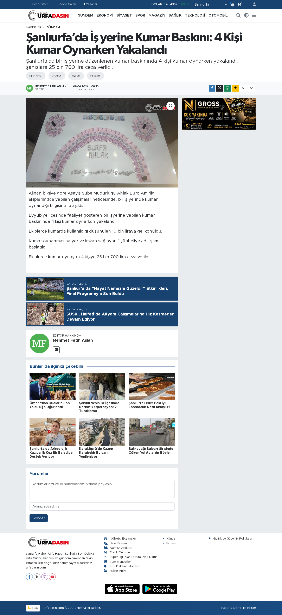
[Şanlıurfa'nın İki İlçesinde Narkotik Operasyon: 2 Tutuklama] (102, 386)
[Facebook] (29, 576)
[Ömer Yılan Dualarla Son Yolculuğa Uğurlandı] (53, 386)
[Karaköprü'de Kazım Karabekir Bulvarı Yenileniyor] (102, 432)
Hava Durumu (119, 543)
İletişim (171, 543)
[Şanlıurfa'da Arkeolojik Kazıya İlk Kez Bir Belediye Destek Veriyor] (53, 432)
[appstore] (123, 589)
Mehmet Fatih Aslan (73, 340)
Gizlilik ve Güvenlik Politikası (232, 538)
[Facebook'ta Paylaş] (212, 88)
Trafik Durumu (120, 552)
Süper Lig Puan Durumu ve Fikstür (133, 557)
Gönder (38, 518)
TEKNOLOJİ (195, 15)
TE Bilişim (249, 607)
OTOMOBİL (218, 15)
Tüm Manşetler (120, 561)
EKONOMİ (105, 15)
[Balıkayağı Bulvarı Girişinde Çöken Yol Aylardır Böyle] (152, 432)
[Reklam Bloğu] (219, 113)
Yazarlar (91, 4)
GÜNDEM (85, 15)
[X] (37, 576)
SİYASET (124, 15)
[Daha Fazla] (235, 88)
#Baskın (95, 75)
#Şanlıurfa (35, 75)
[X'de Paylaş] (219, 88)
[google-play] (160, 589)
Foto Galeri (40, 4)
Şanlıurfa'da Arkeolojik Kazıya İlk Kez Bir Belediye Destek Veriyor (51, 452)
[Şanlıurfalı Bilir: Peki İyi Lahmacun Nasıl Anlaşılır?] (152, 386)
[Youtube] (52, 576)
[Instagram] (44, 576)
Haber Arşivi (118, 570)
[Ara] (239, 15)
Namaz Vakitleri (121, 547)
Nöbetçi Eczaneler (123, 538)
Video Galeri (67, 4)
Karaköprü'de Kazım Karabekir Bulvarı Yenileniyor (96, 452)
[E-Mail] (56, 349)
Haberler (33, 27)
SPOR (140, 15)
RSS (35, 607)
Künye (170, 538)
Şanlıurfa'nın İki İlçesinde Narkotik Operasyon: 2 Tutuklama (99, 407)
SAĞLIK (175, 15)
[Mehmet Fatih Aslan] (39, 343)
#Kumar (56, 75)
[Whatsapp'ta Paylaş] (227, 88)
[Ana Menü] (254, 15)
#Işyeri (75, 75)
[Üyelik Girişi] (252, 4)
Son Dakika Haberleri (124, 566)
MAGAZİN (157, 15)
